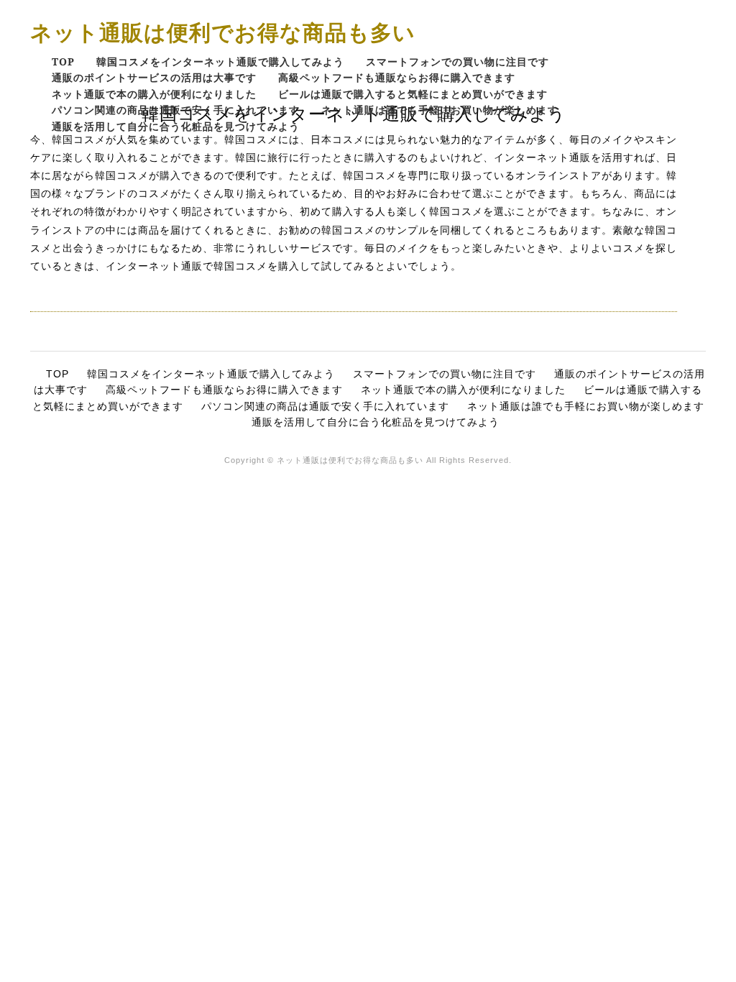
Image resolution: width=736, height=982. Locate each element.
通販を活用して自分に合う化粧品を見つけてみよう (176, 126)
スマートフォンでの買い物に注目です (457, 61)
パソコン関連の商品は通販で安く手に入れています (176, 109)
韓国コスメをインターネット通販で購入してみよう (220, 61)
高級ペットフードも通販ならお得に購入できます (396, 77)
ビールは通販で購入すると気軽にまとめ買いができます (413, 94)
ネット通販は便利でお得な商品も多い (222, 32)
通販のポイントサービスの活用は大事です (154, 77)
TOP (63, 61)
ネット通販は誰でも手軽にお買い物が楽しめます (439, 109)
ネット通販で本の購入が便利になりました (154, 94)
